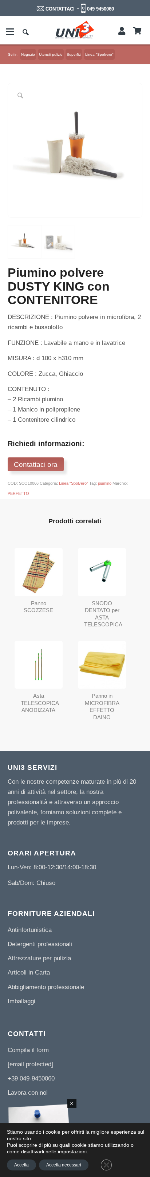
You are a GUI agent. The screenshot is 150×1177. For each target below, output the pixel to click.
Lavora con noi (28, 1092)
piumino (104, 483)
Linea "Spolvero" (73, 483)
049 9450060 (100, 9)
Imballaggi (21, 1001)
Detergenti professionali (40, 944)
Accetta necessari (63, 1165)
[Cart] (137, 31)
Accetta (21, 1165)
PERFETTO (18, 493)
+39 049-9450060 (31, 1078)
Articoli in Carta (29, 972)
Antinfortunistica (30, 929)
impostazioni (72, 1151)
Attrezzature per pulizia (39, 958)
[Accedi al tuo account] (121, 31)
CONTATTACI (60, 9)
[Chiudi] (71, 1103)
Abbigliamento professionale (46, 987)
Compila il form (28, 1050)
